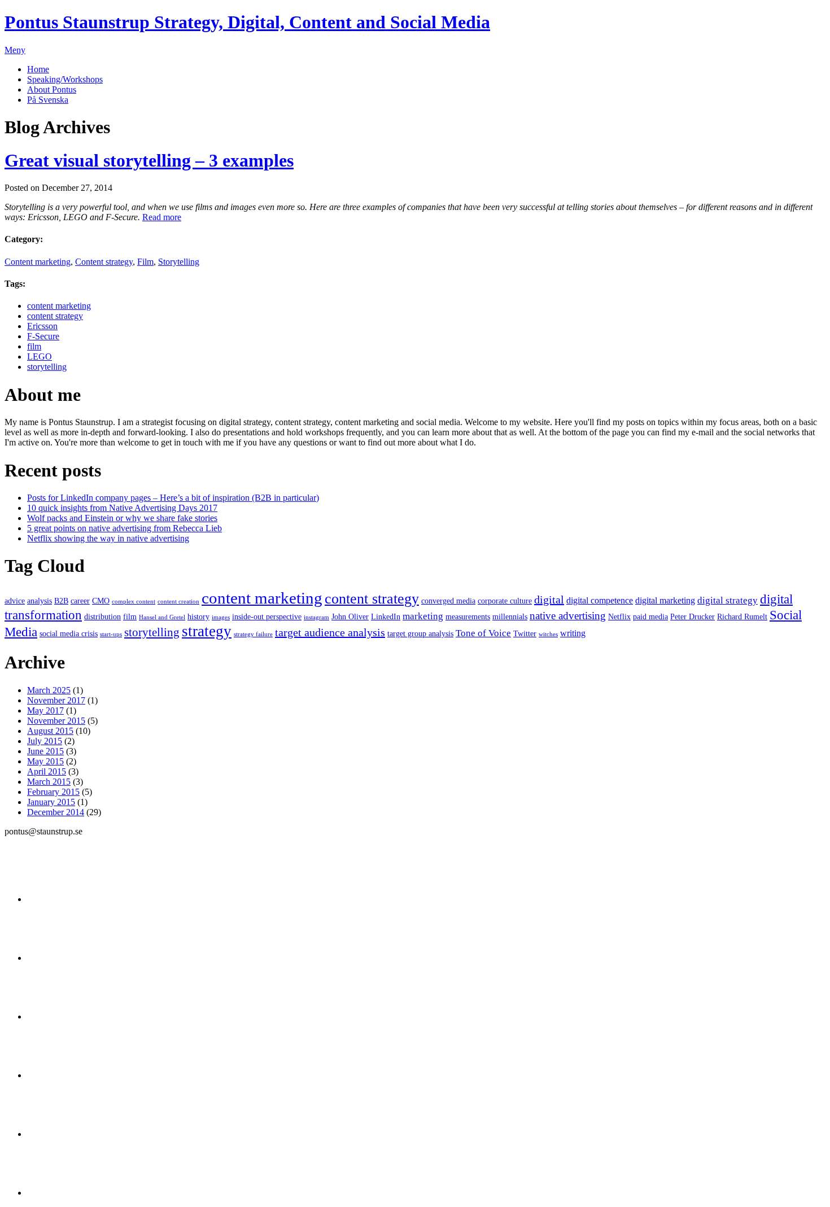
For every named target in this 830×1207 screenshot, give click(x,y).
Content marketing (38, 261)
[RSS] (55, 1192)
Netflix (619, 617)
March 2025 (49, 690)
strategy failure (253, 634)
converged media (448, 601)
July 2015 (44, 741)
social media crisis (69, 633)
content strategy (55, 316)
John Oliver (350, 617)
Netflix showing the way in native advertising (108, 538)
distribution (102, 617)
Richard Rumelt (742, 617)
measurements (467, 617)
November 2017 (56, 700)
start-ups (111, 634)
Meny (15, 50)
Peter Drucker (692, 617)
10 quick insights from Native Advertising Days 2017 (122, 508)
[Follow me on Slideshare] (55, 1134)
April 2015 (46, 771)
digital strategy (727, 600)
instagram (316, 617)
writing (573, 633)
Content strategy (104, 261)
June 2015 (45, 751)
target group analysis (420, 633)
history (198, 617)
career (80, 601)
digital (549, 599)
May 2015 (45, 761)
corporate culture (505, 601)
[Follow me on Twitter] (55, 899)
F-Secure (43, 336)
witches (548, 634)
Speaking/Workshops (65, 79)
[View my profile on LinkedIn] (55, 958)
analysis (39, 601)
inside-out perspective (267, 617)
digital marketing (665, 600)
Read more (161, 217)
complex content (133, 601)
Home (38, 69)
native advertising (568, 616)
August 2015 (50, 731)
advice (15, 601)
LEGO (39, 356)
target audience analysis (330, 632)
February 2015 (53, 792)
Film (145, 261)
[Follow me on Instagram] (55, 1075)
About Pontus (51, 89)
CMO (101, 601)
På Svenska (47, 99)
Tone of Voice (483, 633)
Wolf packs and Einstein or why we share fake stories (122, 518)
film (34, 346)
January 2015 (51, 802)
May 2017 (45, 710)
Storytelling (178, 261)
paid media (650, 617)
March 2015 (49, 781)
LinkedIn (385, 617)
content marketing (59, 306)
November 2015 (56, 720)
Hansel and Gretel (162, 617)
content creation (178, 601)
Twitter (524, 633)
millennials (509, 617)
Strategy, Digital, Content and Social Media (247, 22)
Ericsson (42, 326)
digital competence (599, 600)
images (221, 617)
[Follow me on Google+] (55, 1016)
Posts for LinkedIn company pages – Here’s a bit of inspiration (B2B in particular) (173, 497)
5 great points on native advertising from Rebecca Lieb (124, 528)
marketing (423, 616)
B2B (61, 601)
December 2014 (55, 812)
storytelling (47, 366)
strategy (206, 631)
